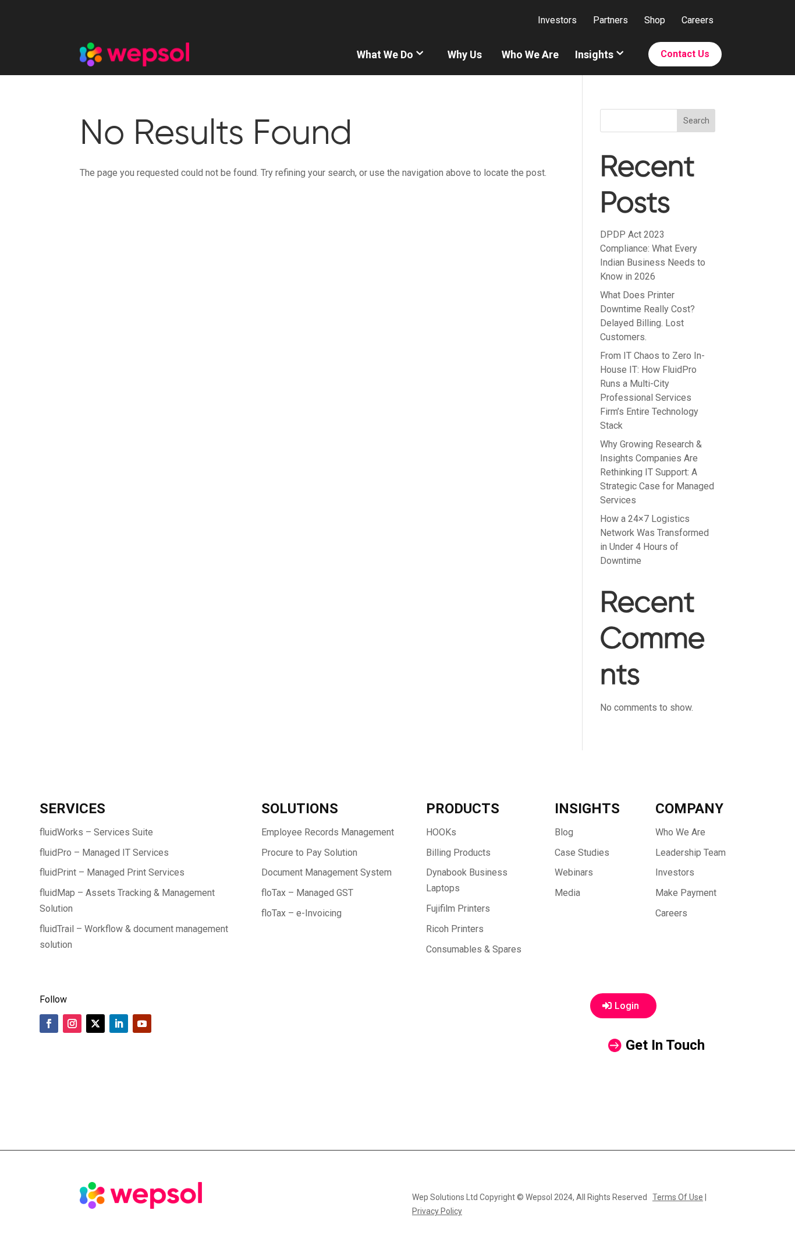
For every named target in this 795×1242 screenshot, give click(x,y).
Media (567, 892)
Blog (564, 832)
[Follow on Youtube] (142, 1023)
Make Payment (685, 892)
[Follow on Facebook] (49, 1023)
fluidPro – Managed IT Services (104, 852)
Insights (594, 54)
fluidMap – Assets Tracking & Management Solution (127, 900)
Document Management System (326, 872)
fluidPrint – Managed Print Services (112, 872)
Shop (654, 20)
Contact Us (685, 53)
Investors (557, 20)
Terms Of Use (677, 1197)
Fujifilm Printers (458, 908)
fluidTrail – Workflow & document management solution (134, 936)
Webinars (574, 872)
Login (627, 1005)
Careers (698, 20)
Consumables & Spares (473, 949)
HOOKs (441, 832)
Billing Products (458, 852)
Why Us (465, 54)
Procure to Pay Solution (309, 852)
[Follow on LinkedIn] (118, 1023)
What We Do (385, 54)
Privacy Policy (437, 1211)
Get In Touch (665, 1045)
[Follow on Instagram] (72, 1023)
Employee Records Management (327, 832)
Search (696, 120)
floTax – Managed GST (307, 892)
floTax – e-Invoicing (301, 913)
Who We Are (530, 54)
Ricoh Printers (455, 928)
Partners (610, 20)
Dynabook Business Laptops (466, 880)
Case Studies (582, 852)
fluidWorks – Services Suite (96, 832)
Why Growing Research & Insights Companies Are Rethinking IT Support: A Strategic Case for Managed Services (657, 472)
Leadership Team (690, 852)
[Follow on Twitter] (95, 1023)
